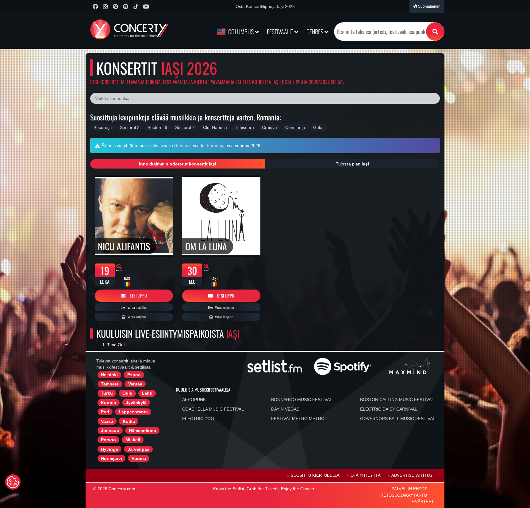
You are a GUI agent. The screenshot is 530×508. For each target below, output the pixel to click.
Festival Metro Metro (298, 418)
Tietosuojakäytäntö (403, 495)
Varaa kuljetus (136, 316)
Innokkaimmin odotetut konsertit (177, 163)
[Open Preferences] (13, 482)
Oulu (127, 393)
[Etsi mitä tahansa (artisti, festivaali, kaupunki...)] (435, 31)
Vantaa (135, 383)
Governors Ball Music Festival (397, 418)
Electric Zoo (198, 418)
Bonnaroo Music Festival (301, 399)
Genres (315, 31)
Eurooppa (216, 145)
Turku (107, 393)
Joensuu (110, 430)
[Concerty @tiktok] (135, 6)
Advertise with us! (412, 475)
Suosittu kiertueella (315, 475)
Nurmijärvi (111, 458)
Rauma (139, 458)
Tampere (110, 383)
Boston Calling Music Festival (397, 399)
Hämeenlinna (142, 430)
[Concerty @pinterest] (115, 6)
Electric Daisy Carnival (388, 409)
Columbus (241, 31)
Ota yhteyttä (366, 475)
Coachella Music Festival (213, 409)
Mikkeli (132, 439)
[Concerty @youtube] (145, 6)
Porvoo (108, 439)
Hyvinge (109, 449)
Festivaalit (280, 31)
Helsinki (109, 374)
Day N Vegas (285, 409)
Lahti (147, 393)
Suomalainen (428, 6)
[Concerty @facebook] (95, 6)
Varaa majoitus (137, 307)
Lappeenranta (133, 411)
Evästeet (423, 502)
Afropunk (194, 399)
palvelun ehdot (409, 489)
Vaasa (107, 421)
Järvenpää (138, 449)
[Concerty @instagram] (105, 6)
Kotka (129, 421)
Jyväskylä (136, 402)
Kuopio (108, 402)
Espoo (134, 374)
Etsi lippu (138, 295)
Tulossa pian (352, 163)
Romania (183, 145)
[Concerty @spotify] (125, 6)
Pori (105, 411)
